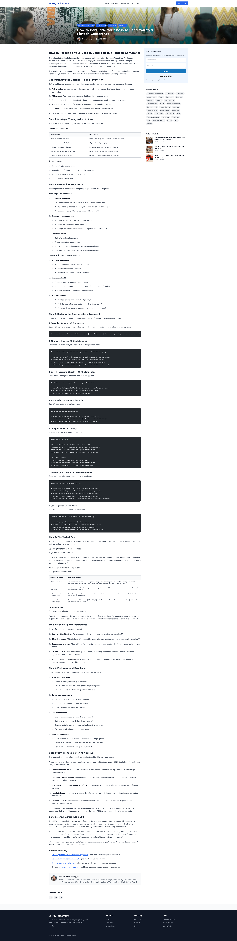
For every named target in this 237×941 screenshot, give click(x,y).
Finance (149, 113)
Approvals (176, 107)
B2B (148, 120)
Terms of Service (169, 919)
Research (159, 100)
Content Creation (152, 103)
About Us (137, 919)
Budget (149, 107)
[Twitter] (50, 926)
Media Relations (169, 100)
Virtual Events (170, 113)
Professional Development (155, 93)
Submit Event (182, 3)
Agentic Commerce (153, 117)
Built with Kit (166, 76)
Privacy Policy (168, 923)
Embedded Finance (158, 120)
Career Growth (151, 97)
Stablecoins (165, 117)
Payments (150, 100)
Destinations (125, 3)
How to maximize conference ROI (65, 859)
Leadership (175, 110)
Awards (149, 123)
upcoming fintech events (68, 867)
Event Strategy (164, 110)
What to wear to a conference (64, 863)
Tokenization (175, 117)
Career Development (173, 103)
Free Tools (114, 3)
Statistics (179, 97)
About (139, 3)
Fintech (161, 97)
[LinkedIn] (53, 926)
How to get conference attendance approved (70, 855)
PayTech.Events (60, 3)
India (176, 120)
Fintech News (159, 113)
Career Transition (152, 110)
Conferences (169, 93)
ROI (156, 107)
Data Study (169, 97)
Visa (178, 113)
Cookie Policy (167, 926)
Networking (179, 93)
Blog (133, 3)
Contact (137, 923)
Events (106, 3)
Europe (169, 120)
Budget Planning (165, 107)
